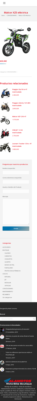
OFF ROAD (8, 286)
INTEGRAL (8, 277)
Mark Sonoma (12, 308)
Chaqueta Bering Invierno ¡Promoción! (17, 329)
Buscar (34, 319)
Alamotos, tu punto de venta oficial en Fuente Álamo (20, 337)
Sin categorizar (7, 297)
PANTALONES (9, 268)
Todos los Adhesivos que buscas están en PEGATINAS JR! (19, 353)
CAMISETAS (8, 256)
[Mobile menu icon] (4, 3)
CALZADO (7, 253)
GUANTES (8, 262)
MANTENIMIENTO (8, 291)
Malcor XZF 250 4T (19, 116)
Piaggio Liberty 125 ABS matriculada (21, 104)
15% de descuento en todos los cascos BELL (19, 345)
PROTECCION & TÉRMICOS (13, 271)
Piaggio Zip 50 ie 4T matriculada (19, 90)
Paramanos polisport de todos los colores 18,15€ (21, 369)
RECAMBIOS (6, 294)
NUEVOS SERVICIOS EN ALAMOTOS (16, 362)
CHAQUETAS (8, 259)
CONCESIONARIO (11, 72)
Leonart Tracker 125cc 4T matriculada (22, 145)
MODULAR (8, 283)
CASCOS (5, 274)
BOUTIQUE (6, 250)
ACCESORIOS (7, 247)
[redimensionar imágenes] (2, 330)
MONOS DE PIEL (9, 265)
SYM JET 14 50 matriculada (17, 131)
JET (5, 280)
